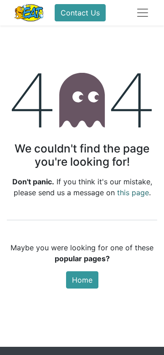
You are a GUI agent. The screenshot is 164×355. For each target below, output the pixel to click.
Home (82, 279)
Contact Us (80, 12)
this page (133, 192)
